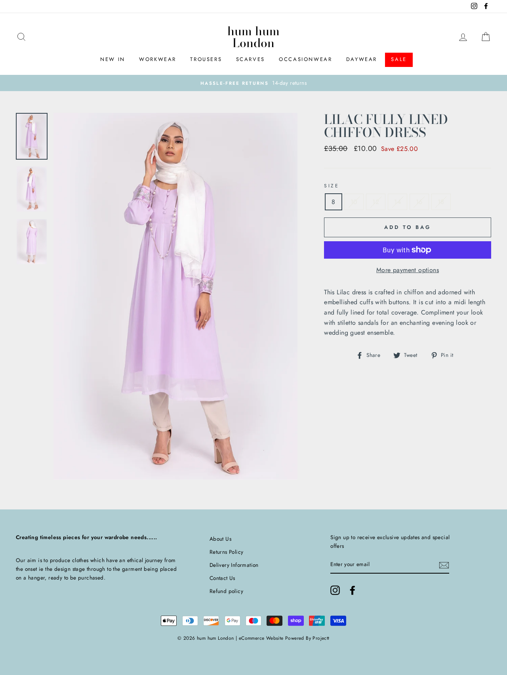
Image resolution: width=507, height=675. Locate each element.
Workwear (157, 59)
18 (441, 201)
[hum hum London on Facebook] (352, 590)
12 (375, 201)
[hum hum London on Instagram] (335, 590)
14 (397, 201)
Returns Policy (227, 552)
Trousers (206, 59)
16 (419, 201)
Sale (398, 59)
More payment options (407, 270)
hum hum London (253, 37)
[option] (253, 83)
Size (331, 185)
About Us (220, 539)
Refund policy (226, 591)
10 (354, 201)
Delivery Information (234, 565)
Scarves (250, 59)
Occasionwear (305, 59)
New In (112, 59)
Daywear (361, 59)
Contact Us (222, 578)
